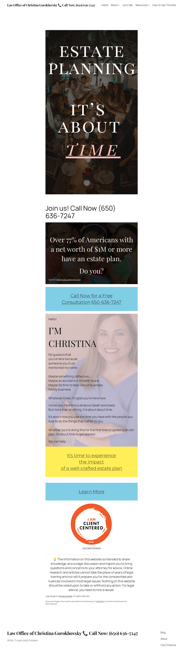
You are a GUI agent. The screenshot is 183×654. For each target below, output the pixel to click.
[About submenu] (119, 5)
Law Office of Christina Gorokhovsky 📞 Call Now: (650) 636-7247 (51, 5)
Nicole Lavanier (65, 596)
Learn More (91, 491)
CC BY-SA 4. (100, 601)
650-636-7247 (106, 302)
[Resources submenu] (149, 5)
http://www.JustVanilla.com (68, 279)
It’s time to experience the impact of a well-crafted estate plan (91, 462)
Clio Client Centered (91, 548)
